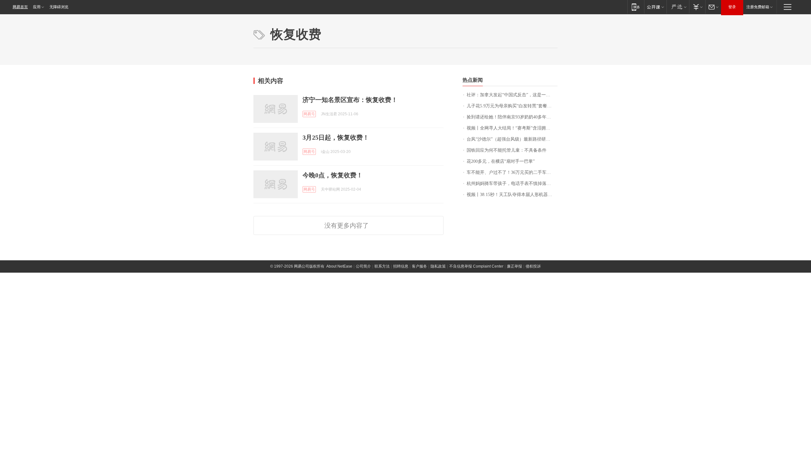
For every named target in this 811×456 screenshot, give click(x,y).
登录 (732, 7)
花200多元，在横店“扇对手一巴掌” (501, 161)
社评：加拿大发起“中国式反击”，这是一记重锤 (512, 94)
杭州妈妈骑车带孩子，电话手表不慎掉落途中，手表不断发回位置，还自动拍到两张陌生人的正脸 (512, 183)
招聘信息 (400, 266)
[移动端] (635, 7)
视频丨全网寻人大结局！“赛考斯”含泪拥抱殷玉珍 (512, 128)
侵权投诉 (533, 266)
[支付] (697, 7)
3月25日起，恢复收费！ (336, 137)
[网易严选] (678, 7)
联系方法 (382, 266)
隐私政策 (438, 266)
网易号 (309, 114)
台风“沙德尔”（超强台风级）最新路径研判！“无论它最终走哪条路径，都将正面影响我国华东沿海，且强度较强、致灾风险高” (512, 139)
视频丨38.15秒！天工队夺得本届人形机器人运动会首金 (512, 194)
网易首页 (20, 7)
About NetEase (339, 266)
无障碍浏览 (58, 7)
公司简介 (363, 266)
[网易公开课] (655, 7)
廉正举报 (514, 266)
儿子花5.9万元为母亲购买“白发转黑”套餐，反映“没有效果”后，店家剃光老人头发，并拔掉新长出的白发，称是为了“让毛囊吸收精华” (512, 106)
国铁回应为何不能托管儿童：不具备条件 (506, 150)
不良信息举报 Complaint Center (476, 266)
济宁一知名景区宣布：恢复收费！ (350, 99)
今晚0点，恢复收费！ (333, 175)
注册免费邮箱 (757, 7)
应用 (37, 7)
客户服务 (419, 266)
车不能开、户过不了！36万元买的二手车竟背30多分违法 (512, 172)
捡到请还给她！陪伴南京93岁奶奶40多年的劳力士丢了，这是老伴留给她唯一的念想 (512, 117)
